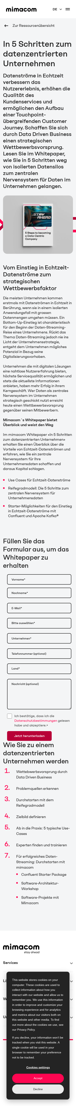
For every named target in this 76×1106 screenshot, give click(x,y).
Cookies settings (38, 1067)
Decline (38, 1089)
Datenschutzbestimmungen (35, 721)
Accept (38, 1078)
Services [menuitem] (10, 963)
